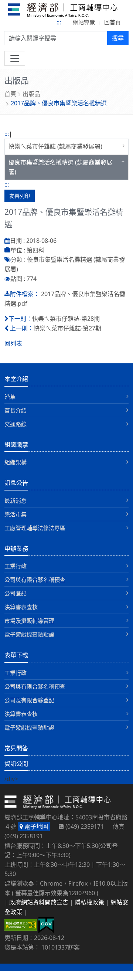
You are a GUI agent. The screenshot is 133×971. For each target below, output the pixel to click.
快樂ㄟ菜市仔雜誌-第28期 (66, 319)
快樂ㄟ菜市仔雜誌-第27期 (67, 328)
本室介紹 (16, 379)
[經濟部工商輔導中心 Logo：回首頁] (63, 11)
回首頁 (112, 22)
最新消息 (15, 500)
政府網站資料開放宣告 (38, 902)
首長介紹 (15, 410)
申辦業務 (16, 548)
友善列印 (19, 195)
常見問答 (16, 748)
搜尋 (118, 38)
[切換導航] (14, 58)
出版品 (31, 94)
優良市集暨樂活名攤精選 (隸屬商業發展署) (60, 167)
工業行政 (15, 566)
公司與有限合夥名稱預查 (34, 579)
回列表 (13, 343)
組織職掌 (16, 445)
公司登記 (15, 593)
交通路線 (15, 424)
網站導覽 (84, 22)
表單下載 (16, 655)
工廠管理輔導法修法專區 (34, 528)
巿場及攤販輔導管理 (29, 620)
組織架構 (15, 462)
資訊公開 (16, 764)
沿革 (10, 396)
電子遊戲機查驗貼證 (29, 634)
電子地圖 (35, 826)
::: (59, 22)
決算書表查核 (21, 607)
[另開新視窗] (46, 924)
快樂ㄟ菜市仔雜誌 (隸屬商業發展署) (55, 146)
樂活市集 (15, 514)
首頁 (10, 94)
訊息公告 (16, 483)
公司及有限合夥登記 (29, 700)
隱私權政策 (89, 902)
